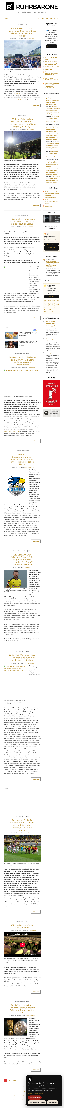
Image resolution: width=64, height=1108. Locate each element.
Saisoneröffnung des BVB (11, 431)
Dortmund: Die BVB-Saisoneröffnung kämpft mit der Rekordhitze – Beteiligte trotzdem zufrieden (22, 825)
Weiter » (15, 1080)
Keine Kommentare (29, 467)
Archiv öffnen (51, 296)
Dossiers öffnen (48, 309)
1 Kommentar (28, 567)
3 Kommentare (30, 38)
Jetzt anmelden (51, 46)
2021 (49, 304)
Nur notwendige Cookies (37, 1102)
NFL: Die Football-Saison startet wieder (22, 926)
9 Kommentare (32, 930)
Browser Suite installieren (51, 248)
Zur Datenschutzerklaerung (36, 1093)
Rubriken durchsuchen (50, 308)
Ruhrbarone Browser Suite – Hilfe (14, 1099)
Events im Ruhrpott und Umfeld (26, 1087)
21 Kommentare (31, 226)
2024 (53, 301)
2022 (45, 304)
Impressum (8, 1096)
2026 (45, 301)
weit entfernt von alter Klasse (15, 100)
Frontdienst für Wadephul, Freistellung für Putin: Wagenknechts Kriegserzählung (52, 85)
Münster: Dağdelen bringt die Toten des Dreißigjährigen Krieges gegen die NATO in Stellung (53, 110)
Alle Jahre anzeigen (49, 311)
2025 (49, 301)
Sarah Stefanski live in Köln (52, 67)
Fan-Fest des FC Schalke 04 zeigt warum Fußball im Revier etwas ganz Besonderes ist (22, 361)
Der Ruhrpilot (48, 69)
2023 (57, 301)
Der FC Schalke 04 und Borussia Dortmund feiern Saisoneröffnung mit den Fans (22, 1009)
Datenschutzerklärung (20, 1096)
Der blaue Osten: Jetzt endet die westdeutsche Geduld (51, 201)
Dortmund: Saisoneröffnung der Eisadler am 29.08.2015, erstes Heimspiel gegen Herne (22, 459)
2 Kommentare (31, 367)
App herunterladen (51, 244)
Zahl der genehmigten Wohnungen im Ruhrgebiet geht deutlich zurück (52, 63)
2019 (57, 304)
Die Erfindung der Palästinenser (50, 339)
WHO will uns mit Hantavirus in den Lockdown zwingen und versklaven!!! (52, 324)
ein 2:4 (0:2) (17, 93)
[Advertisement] (22, 800)
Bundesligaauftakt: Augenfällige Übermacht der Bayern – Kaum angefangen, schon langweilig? (52, 263)
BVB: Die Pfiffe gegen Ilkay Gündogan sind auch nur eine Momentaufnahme (22, 657)
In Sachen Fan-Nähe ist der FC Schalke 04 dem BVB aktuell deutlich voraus (22, 221)
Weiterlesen (36, 105)
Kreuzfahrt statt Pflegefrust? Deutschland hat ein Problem (52, 80)
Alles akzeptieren (35, 1097)
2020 (53, 304)
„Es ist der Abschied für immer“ (51, 58)
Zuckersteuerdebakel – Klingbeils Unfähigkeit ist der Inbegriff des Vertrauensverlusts (51, 74)
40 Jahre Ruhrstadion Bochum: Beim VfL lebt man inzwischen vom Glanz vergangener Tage (22, 123)
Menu (8, 19)
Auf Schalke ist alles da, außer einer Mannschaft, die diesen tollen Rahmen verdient (22, 32)
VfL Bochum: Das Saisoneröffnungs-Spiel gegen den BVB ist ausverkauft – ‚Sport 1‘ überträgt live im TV (22, 560)
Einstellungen (52, 1102)
